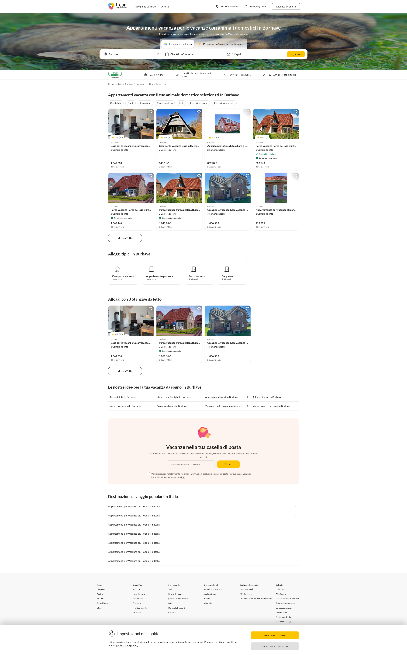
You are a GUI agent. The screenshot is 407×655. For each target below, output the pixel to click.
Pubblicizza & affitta (212, 589)
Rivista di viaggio (175, 594)
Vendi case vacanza (284, 608)
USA (99, 608)
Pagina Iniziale (115, 84)
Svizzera (100, 598)
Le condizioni (281, 612)
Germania (101, 589)
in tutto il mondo (140, 608)
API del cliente (246, 594)
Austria (100, 594)
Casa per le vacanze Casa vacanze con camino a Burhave (142, 145)
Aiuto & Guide (210, 594)
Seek (170, 589)
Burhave (129, 84)
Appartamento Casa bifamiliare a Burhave (230, 145)
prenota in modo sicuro (178, 598)
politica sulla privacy (127, 645)
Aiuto (170, 603)
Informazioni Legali (284, 621)
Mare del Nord (139, 594)
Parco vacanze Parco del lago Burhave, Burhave (282, 145)
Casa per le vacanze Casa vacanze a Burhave (232, 209)
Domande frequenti (176, 608)
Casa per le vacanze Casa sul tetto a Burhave (184, 145)
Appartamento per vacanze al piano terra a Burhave (285, 209)
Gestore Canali (246, 589)
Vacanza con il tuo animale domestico (152, 84)
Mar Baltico (138, 598)
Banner (207, 598)
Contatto (172, 612)
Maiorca (136, 589)
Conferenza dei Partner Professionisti (256, 598)
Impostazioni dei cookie (275, 646)
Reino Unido (102, 603)
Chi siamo (280, 589)
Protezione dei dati (284, 617)
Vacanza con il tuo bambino (287, 598)
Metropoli (137, 612)
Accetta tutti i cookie (274, 635)
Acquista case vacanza (285, 603)
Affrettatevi (281, 594)
